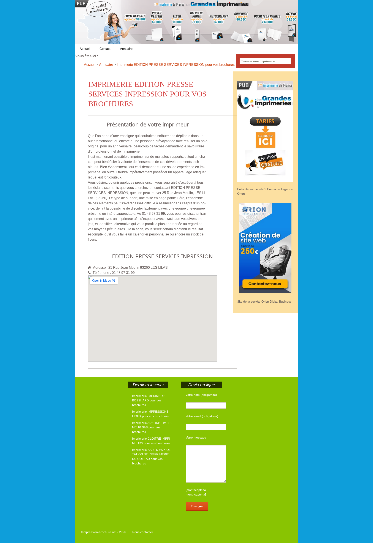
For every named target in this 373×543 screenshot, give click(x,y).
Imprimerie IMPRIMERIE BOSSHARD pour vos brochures (149, 400)
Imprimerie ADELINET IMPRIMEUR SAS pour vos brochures (152, 427)
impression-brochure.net (99, 532)
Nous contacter (142, 532)
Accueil (85, 49)
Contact (105, 49)
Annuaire (126, 49)
